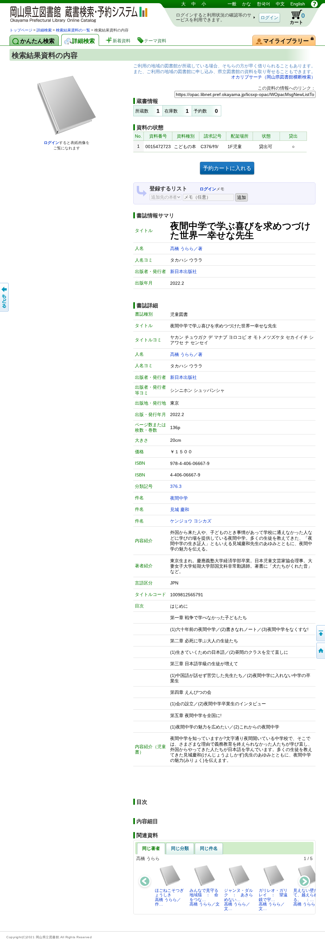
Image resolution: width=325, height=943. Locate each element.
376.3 (176, 486)
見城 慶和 (179, 509)
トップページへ (320, 651)
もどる (5, 297)
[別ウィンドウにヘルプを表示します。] (314, 4)
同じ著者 (151, 848)
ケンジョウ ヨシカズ (190, 520)
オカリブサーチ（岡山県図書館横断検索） (273, 76)
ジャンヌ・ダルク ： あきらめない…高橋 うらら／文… (238, 899)
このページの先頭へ (320, 633)
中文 (280, 3)
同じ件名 (209, 848)
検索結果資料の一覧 (73, 30)
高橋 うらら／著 (186, 248)
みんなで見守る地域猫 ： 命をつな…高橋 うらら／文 (204, 897)
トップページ (21, 30)
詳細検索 (44, 30)
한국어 (263, 3)
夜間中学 (179, 498)
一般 (232, 3)
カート (297, 18)
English (297, 3)
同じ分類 (180, 848)
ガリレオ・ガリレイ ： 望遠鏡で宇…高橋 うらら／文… (273, 899)
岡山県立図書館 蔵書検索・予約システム (76, 13)
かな (246, 3)
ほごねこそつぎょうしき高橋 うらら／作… (169, 897)
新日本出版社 (183, 271)
